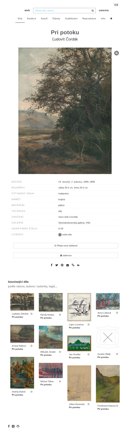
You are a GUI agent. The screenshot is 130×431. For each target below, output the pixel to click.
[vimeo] (14, 426)
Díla (20, 18)
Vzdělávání (71, 18)
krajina (61, 199)
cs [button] (116, 4)
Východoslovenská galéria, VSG (74, 222)
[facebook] (9, 426)
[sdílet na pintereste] (62, 265)
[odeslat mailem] (67, 265)
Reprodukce (89, 18)
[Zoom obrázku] (65, 111)
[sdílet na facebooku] (52, 265)
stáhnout (67, 255)
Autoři (44, 18)
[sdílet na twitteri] (56, 265)
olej (60, 211)
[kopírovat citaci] (78, 265)
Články (56, 18)
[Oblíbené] (111, 19)
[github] (19, 426)
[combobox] (64, 10)
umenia (104, 10)
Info (103, 18)
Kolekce (31, 18)
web (27, 10)
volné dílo (67, 234)
